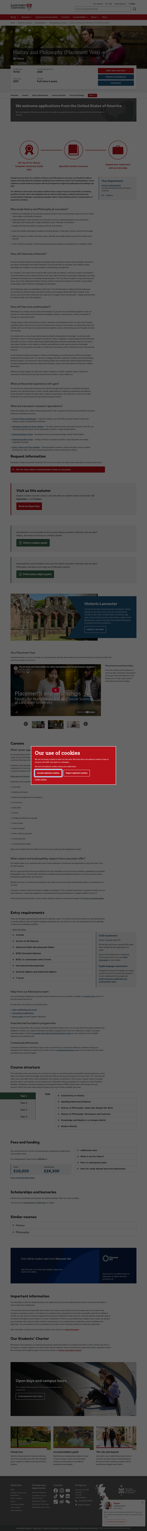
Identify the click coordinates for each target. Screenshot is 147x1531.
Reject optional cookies (76, 773)
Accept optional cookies (48, 773)
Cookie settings (41, 779)
